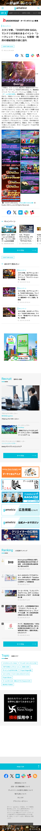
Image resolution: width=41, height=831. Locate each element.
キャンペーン (7, 26)
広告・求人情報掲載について (20, 786)
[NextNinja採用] (20, 708)
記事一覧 (3, 13)
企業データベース (14, 13)
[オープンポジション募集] (20, 20)
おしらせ (20, 797)
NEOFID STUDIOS (8, 684)
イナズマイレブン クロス (10, 663)
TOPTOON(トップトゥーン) (11, 667)
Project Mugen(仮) (25, 670)
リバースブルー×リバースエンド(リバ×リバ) (16, 674)
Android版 (29, 203)
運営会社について (20, 783)
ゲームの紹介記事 (9, 94)
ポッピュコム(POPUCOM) (10, 670)
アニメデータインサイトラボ (28, 663)
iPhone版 (22, 203)
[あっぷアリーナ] (20, 347)
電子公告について (20, 794)
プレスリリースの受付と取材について (20, 790)
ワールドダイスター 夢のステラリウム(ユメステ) (16, 681)
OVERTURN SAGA (8, 46)
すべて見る (20, 250)
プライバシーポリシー (20, 801)
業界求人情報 (26, 13)
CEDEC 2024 (25, 667)
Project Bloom (7, 677)
